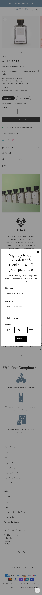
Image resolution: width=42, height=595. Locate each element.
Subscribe (21, 339)
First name (9, 288)
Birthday (8, 324)
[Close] (38, 252)
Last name (9, 301)
